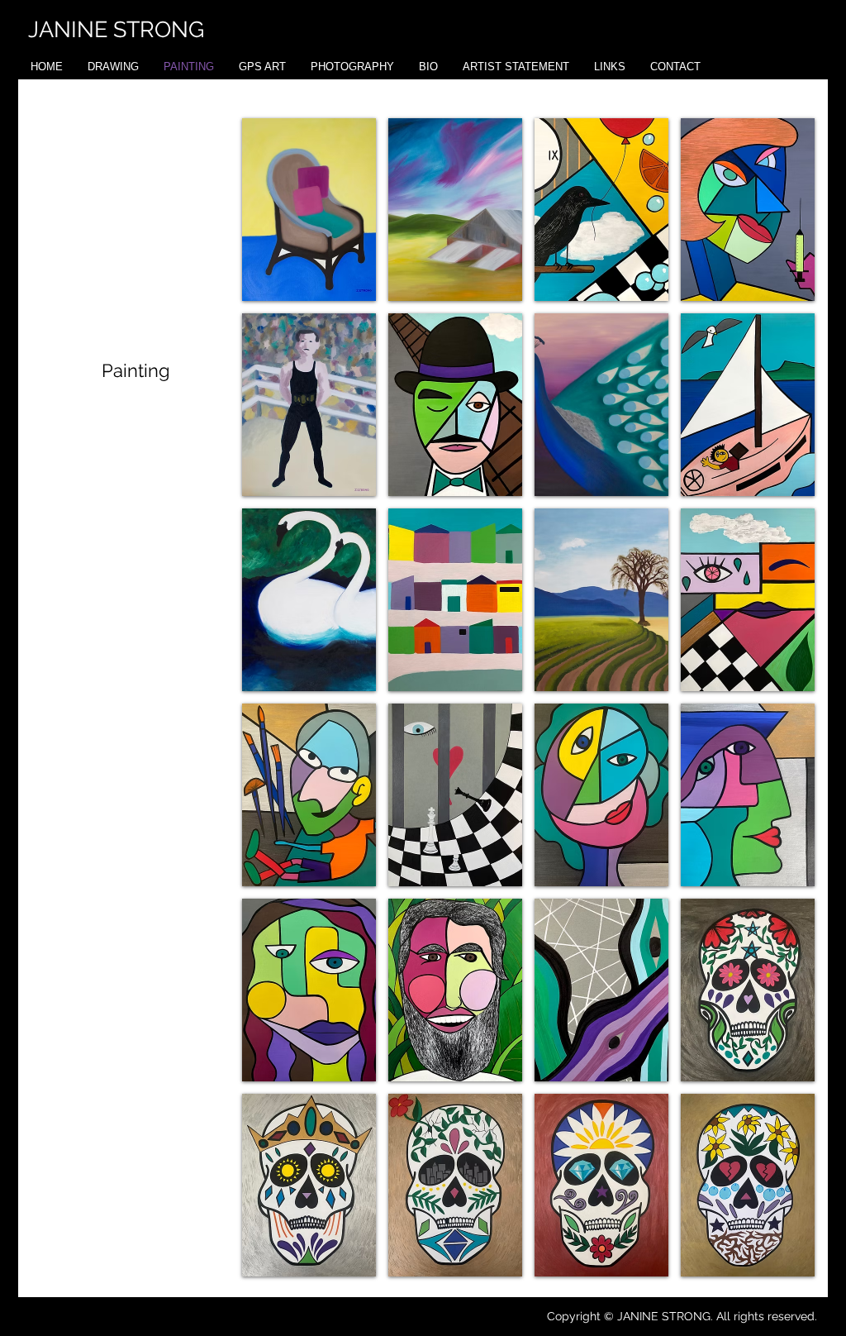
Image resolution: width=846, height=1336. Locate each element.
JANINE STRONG (116, 29)
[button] (309, 209)
